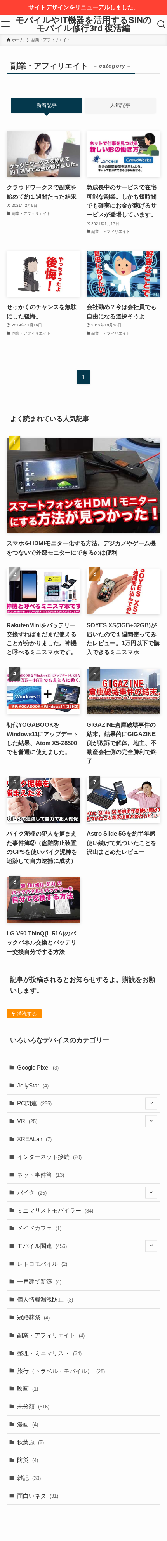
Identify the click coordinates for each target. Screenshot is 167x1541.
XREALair (34, 1139)
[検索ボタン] (161, 24)
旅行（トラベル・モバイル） (61, 1371)
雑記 (29, 1478)
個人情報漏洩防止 (45, 1299)
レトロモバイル (42, 1263)
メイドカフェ (39, 1228)
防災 (27, 1460)
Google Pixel (38, 1067)
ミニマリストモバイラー (55, 1210)
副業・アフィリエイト (51, 1335)
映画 (27, 1388)
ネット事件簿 (40, 1174)
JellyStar (33, 1085)
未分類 (33, 1406)
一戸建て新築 (39, 1281)
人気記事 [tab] (120, 105)
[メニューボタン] (5, 24)
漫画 (27, 1424)
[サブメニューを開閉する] (151, 1104)
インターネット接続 (49, 1157)
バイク (32, 1192)
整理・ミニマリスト (49, 1353)
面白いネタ (37, 1495)
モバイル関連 (42, 1246)
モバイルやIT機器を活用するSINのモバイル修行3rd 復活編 (84, 24)
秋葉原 (30, 1442)
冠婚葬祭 (33, 1317)
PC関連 (34, 1103)
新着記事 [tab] (47, 105)
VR (27, 1121)
